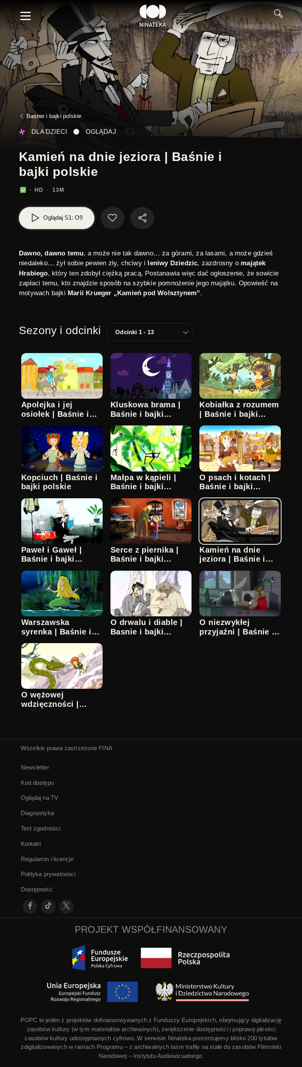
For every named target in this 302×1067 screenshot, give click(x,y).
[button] (150, 332)
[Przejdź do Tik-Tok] (48, 906)
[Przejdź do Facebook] (30, 906)
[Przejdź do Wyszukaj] (278, 15)
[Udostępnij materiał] (142, 218)
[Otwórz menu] (25, 15)
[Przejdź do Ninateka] (153, 16)
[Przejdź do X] (66, 906)
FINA (105, 748)
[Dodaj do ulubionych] (112, 218)
